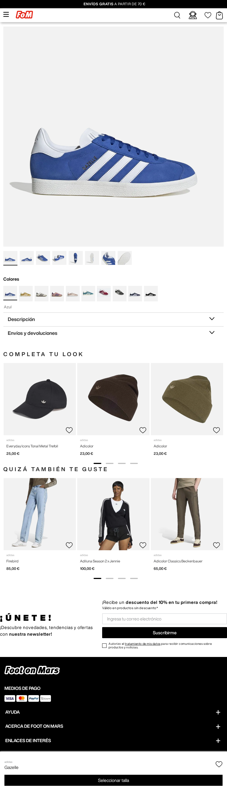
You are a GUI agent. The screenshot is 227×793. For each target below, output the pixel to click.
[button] (177, 15)
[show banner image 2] (109, 463)
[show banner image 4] (134, 463)
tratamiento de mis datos (142, 643)
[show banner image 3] (121, 463)
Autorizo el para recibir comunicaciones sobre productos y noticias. (160, 645)
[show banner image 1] (97, 463)
